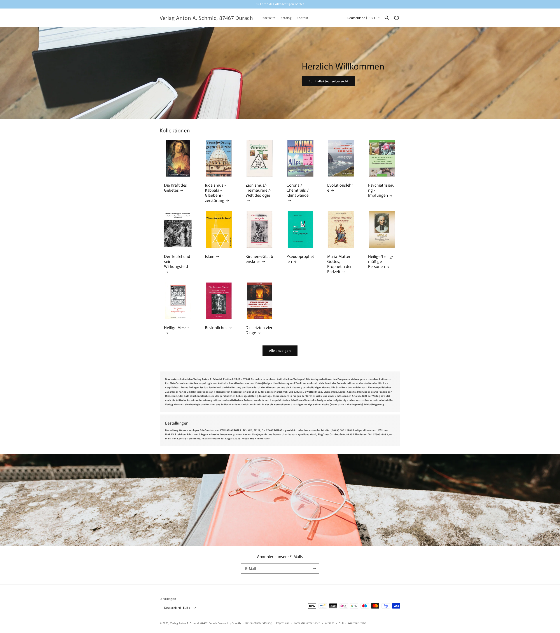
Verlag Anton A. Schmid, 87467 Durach (193, 623)
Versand (329, 622)
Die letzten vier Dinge (259, 330)
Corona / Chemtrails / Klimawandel (298, 190)
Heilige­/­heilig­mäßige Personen (380, 261)
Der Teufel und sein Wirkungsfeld (177, 261)
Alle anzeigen (280, 350)
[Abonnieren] (314, 568)
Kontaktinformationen (307, 622)
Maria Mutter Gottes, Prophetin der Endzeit (339, 264)
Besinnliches (216, 327)
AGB (341, 622)
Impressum (283, 622)
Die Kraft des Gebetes (175, 187)
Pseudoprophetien (300, 259)
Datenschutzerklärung (258, 622)
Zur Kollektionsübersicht (328, 80)
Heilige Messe (176, 327)
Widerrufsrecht (357, 622)
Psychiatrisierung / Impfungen (381, 190)
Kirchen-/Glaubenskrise (259, 259)
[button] (387, 18)
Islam (210, 256)
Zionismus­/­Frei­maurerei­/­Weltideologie (258, 190)
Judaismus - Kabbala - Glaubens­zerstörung (215, 192)
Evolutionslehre (340, 187)
